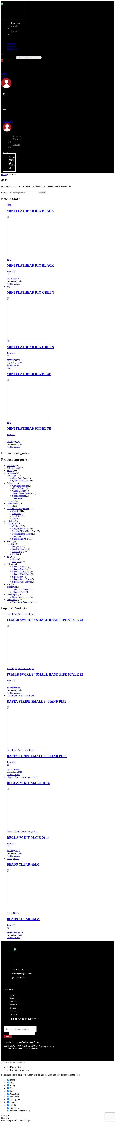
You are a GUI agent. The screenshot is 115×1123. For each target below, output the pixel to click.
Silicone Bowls (19, 566)
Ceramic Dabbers (20, 486)
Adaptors (11, 465)
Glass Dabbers (18, 488)
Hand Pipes (12, 523)
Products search (8, 57)
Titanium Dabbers (20, 589)
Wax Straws (12, 599)
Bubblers (11, 473)
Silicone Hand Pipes (21, 574)
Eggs (14, 559)
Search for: (6, 192)
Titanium (11, 587)
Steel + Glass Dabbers (22, 493)
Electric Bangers (19, 549)
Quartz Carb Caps (20, 480)
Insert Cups (17, 551)
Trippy (15, 518)
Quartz (10, 544)
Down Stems (12, 503)
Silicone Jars (17, 577)
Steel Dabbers (18, 496)
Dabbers (10, 483)
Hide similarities (17, 1067)
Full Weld (16, 513)
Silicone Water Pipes (21, 579)
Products (15, 23)
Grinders (10, 521)
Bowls (9, 470)
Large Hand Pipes (20, 529)
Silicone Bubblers (20, 569)
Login (19, 281)
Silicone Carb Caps (20, 571)
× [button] (10, 1118)
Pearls (15, 554)
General (10, 506)
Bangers (16, 546)
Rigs (9, 205)
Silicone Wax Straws (21, 582)
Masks (9, 541)
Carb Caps (11, 475)
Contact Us (13, 32)
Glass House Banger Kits (18, 508)
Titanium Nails (18, 592)
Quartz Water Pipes (20, 597)
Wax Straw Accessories (22, 602)
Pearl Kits (16, 516)
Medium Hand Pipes (21, 534)
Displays (10, 501)
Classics (15, 511)
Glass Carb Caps (19, 478)
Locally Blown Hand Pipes (24, 531)
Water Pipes (12, 594)
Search (42, 193)
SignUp (8, 1036)
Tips (9, 584)
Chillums (16, 526)
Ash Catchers (13, 468)
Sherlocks (16, 536)
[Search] (2, 60)
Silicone (10, 564)
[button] (12, 39)
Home (4, 174)
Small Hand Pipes (20, 539)
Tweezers (16, 498)
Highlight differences (19, 1070)
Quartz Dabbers (19, 491)
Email (7, 1024)
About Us (12, 27)
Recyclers (16, 561)
